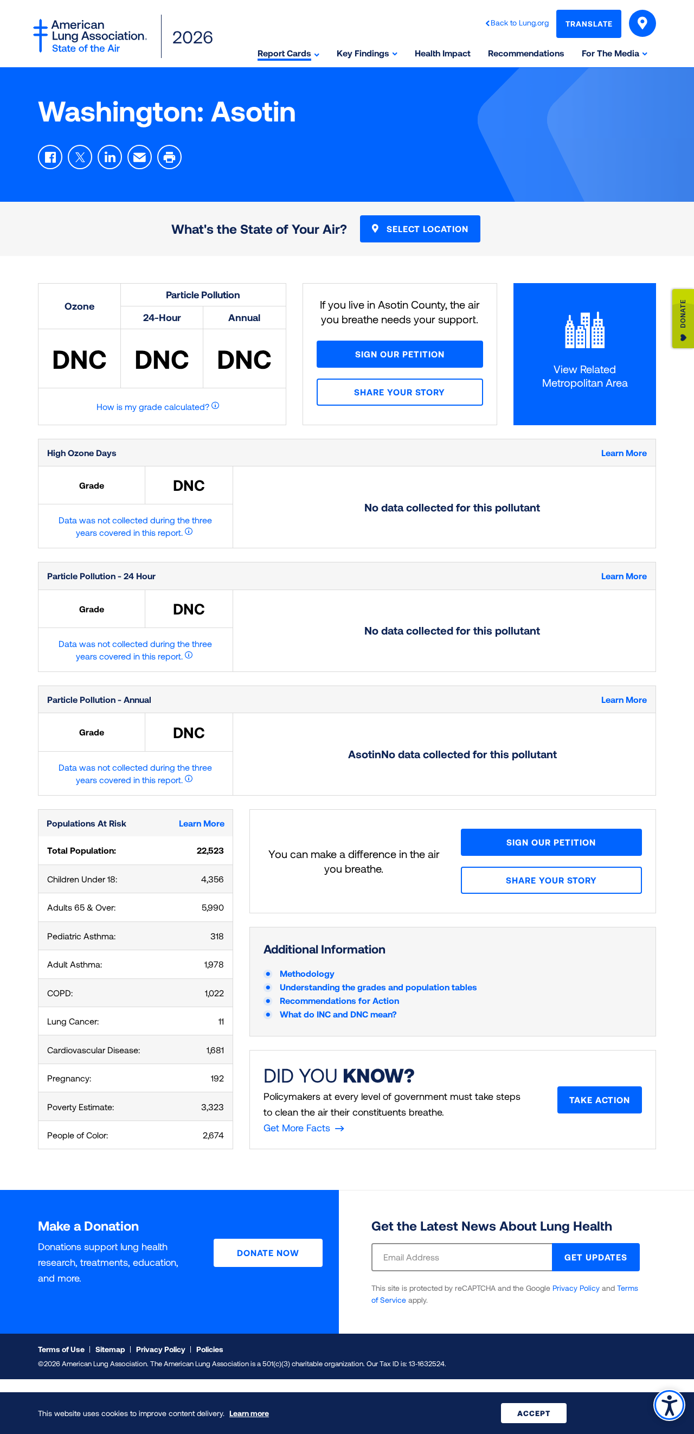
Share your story (399, 392)
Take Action (599, 1099)
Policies (209, 1349)
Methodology (307, 973)
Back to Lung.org (520, 22)
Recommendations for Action (339, 1000)
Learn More (624, 452)
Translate (589, 23)
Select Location (426, 228)
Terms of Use (61, 1349)
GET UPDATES (595, 1257)
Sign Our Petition (400, 354)
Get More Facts (297, 1128)
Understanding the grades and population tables (378, 987)
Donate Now (268, 1252)
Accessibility (669, 1405)
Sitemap (110, 1349)
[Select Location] (642, 23)
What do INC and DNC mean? (338, 1014)
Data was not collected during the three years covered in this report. (135, 526)
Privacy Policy (576, 1287)
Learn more (249, 1413)
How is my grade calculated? (153, 406)
